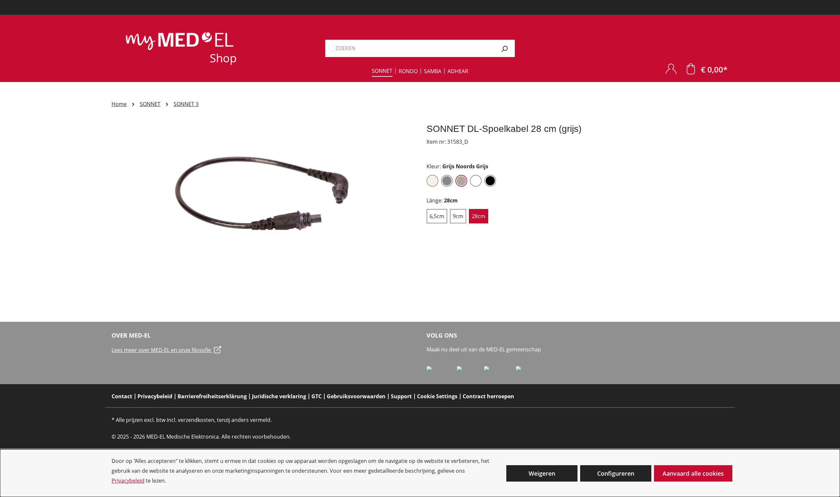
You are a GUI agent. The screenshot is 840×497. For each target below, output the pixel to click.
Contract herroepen (488, 396)
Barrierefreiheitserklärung (212, 396)
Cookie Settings (437, 396)
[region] (262, 193)
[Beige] (432, 181)
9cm (458, 216)
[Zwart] (490, 181)
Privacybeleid (128, 480)
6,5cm (437, 216)
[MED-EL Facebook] (442, 371)
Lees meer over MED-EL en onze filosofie (162, 350)
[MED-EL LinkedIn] (470, 371)
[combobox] (409, 48)
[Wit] (476, 181)
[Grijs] (447, 181)
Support (401, 396)
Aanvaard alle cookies (693, 473)
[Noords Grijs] (461, 181)
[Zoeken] (504, 48)
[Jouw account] (671, 68)
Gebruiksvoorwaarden (356, 396)
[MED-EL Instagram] (500, 371)
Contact (122, 396)
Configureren (615, 473)
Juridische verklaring (279, 396)
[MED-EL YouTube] (529, 371)
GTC (316, 396)
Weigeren (542, 473)
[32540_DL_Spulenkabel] (262, 193)
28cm (478, 216)
